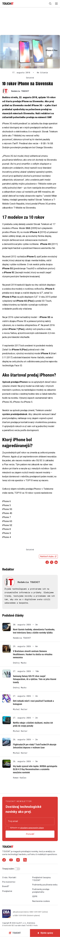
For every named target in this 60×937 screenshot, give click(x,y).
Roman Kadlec (19, 778)
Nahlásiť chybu (47, 556)
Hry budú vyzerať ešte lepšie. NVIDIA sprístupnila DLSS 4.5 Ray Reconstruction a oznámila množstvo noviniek (35, 769)
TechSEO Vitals (32, 925)
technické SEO (9, 925)
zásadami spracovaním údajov (32, 828)
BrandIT (5, 886)
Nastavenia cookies (41, 901)
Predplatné (7, 891)
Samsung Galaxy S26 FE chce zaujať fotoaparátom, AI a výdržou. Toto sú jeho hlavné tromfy (34, 679)
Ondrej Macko (19, 663)
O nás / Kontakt (9, 877)
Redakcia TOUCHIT (20, 91)
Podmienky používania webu (44, 885)
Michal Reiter (20, 709)
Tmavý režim (8, 869)
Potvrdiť (30, 834)
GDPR (34, 896)
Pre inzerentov (8, 882)
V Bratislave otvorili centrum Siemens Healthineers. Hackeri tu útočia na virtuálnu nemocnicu (32, 654)
